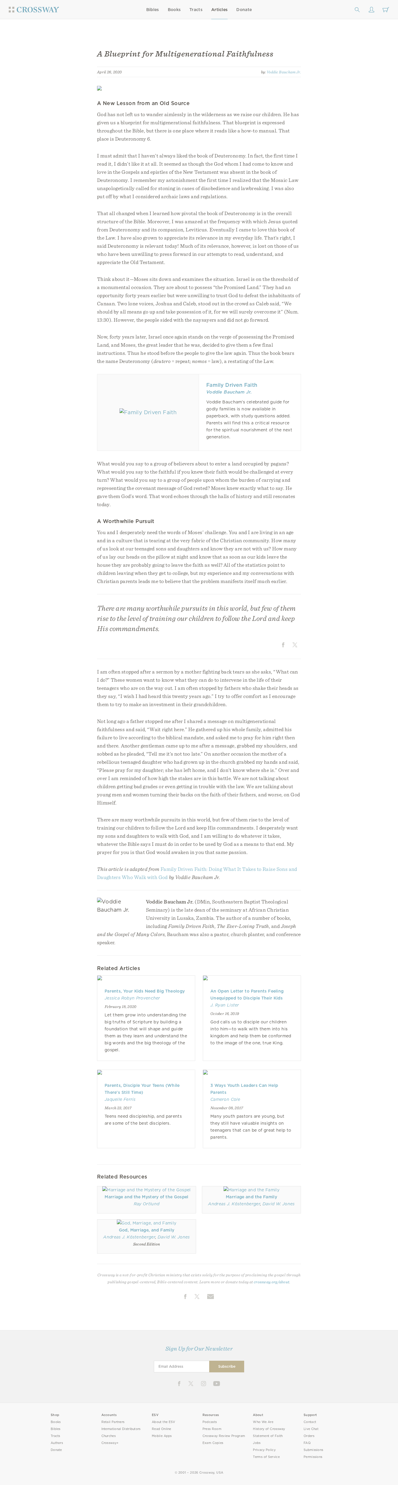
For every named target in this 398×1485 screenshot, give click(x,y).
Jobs (256, 1443)
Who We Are (263, 1422)
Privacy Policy (264, 1450)
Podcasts (209, 1422)
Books (174, 9)
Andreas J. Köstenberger (234, 1204)
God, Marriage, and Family (146, 1230)
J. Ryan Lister (224, 1005)
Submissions (313, 1450)
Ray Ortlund (147, 1204)
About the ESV (163, 1422)
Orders (309, 1436)
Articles (219, 9)
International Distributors (121, 1429)
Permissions (313, 1457)
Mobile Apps (162, 1436)
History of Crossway (269, 1429)
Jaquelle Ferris (120, 1099)
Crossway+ (110, 1443)
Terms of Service (266, 1457)
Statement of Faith (268, 1436)
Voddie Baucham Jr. (284, 72)
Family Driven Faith (231, 385)
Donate (244, 9)
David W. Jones (279, 1204)
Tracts (195, 9)
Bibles (152, 9)
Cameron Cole (225, 1099)
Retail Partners (113, 1422)
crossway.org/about (271, 1282)
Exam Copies (212, 1443)
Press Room (211, 1429)
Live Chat (311, 1429)
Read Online (161, 1429)
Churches (108, 1436)
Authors (57, 1443)
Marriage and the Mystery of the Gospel (146, 1197)
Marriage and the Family (251, 1197)
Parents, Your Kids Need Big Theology (145, 991)
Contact (310, 1422)
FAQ (307, 1443)
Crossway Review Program (223, 1436)
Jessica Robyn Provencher (132, 998)
